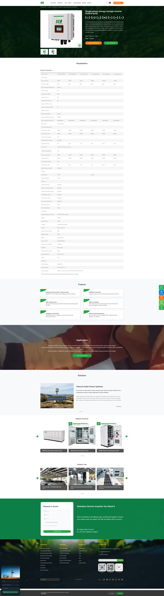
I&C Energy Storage (64, 548)
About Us (82, 544)
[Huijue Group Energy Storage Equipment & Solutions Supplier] (45, 3)
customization (77, 2)
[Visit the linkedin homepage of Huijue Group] (113, 579)
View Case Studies (82, 355)
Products (60, 2)
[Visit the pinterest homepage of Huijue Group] (119, 579)
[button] (126, 436)
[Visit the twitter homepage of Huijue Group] (116, 579)
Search (120, 560)
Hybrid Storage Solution (64, 562)
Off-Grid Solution (63, 558)
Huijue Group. (49, 585)
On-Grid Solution (63, 555)
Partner (84, 2)
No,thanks (112, 593)
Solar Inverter (54, 7)
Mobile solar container (45, 548)
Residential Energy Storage (65, 550)
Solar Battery (43, 567)
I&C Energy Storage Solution (46, 553)
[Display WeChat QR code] (122, 579)
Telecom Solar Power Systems (89, 387)
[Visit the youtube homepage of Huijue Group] (107, 579)
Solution (53, 2)
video (80, 560)
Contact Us (102, 544)
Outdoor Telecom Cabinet (45, 550)
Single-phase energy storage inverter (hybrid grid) (67, 7)
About (69, 2)
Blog (80, 558)
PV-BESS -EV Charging (64, 553)
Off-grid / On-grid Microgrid (65, 560)
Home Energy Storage (44, 558)
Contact (89, 2)
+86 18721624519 (104, 554)
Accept (120, 593)
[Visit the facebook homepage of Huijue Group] (110, 579)
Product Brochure (82, 562)
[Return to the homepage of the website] (47, 7)
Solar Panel (42, 565)
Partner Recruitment (83, 550)
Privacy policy (121, 585)
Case (66, 2)
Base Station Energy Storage (46, 555)
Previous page (43, 7)
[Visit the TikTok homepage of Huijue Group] (104, 579)
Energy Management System (46, 562)
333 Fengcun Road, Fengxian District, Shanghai (110, 548)
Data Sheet (76, 274)
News (80, 553)
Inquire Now (57, 531)
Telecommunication (44, 570)
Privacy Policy (43, 593)
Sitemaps (116, 585)
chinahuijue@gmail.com (105, 551)
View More (118, 406)
